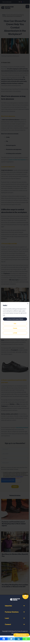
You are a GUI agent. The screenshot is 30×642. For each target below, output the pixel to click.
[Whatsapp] (26, 638)
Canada (15, 328)
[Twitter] (11, 638)
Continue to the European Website (15, 319)
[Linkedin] (18, 638)
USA (15, 323)
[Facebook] (4, 638)
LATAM (15, 333)
